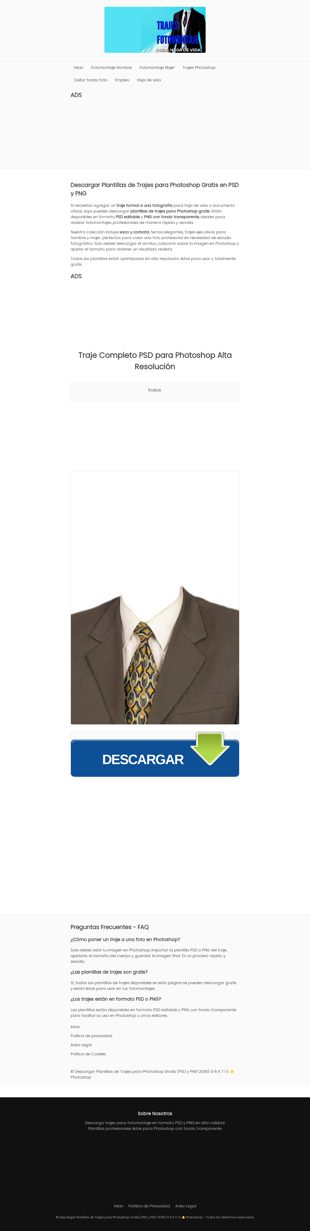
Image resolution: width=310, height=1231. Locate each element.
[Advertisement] (155, 133)
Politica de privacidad (91, 1035)
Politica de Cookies (88, 1054)
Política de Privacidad (149, 1206)
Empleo (122, 80)
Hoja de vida (149, 80)
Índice (154, 390)
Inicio (78, 67)
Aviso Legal (81, 1044)
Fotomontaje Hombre (111, 67)
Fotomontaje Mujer (157, 67)
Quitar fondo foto (90, 80)
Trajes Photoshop (199, 67)
